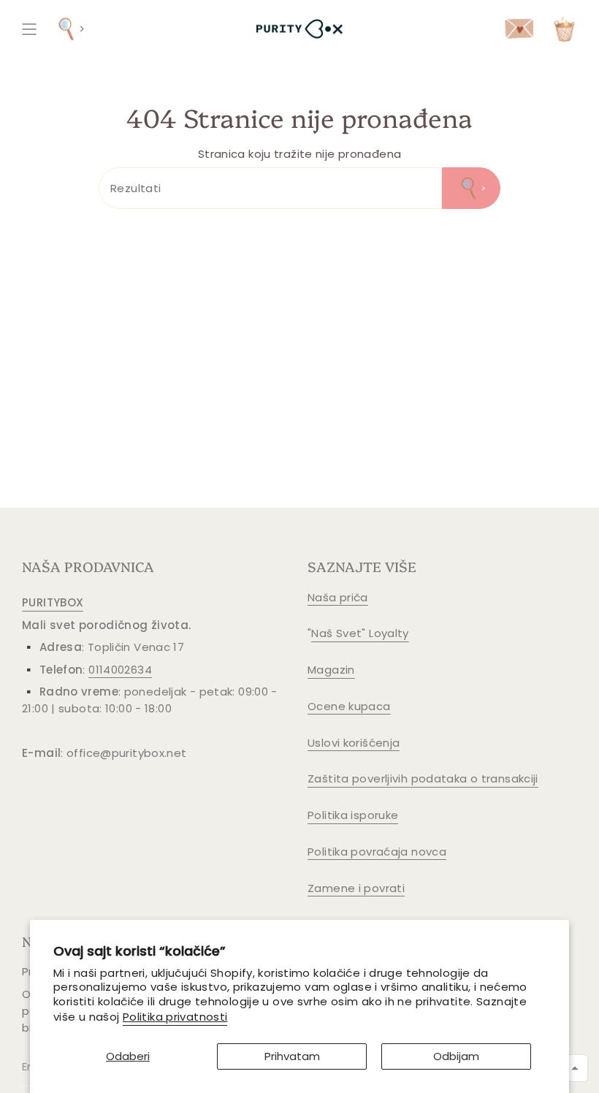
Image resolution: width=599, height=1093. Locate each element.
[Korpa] (564, 29)
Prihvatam (292, 1056)
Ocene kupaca (349, 706)
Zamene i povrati (356, 888)
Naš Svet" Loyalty (359, 633)
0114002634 (120, 669)
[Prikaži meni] (29, 29)
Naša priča (338, 597)
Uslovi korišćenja (354, 742)
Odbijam (456, 1056)
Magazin (331, 669)
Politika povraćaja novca (377, 851)
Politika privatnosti (175, 1016)
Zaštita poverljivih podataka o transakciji (423, 778)
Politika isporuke (353, 815)
